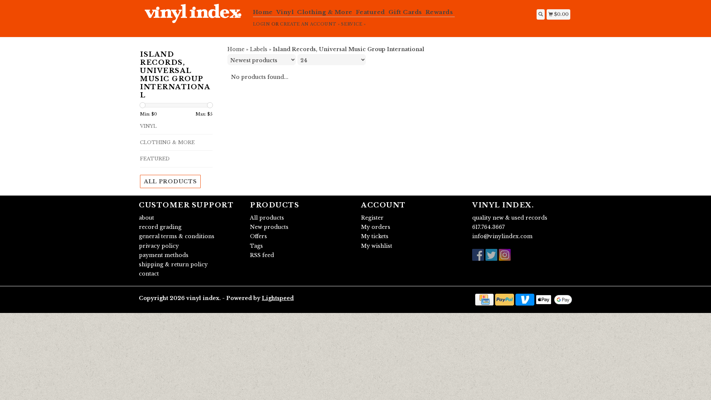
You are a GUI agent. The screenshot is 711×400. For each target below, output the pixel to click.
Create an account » (310, 24)
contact (149, 273)
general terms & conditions (176, 236)
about (146, 217)
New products (269, 227)
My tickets (374, 236)
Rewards (439, 12)
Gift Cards (405, 12)
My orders (375, 227)
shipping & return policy (173, 264)
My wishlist (376, 246)
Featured (370, 12)
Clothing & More (325, 12)
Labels (258, 49)
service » (353, 24)
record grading (160, 227)
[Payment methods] (484, 299)
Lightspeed (278, 298)
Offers (258, 236)
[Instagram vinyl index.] (505, 255)
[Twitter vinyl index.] (491, 255)
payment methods (163, 255)
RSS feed (262, 255)
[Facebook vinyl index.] (478, 255)
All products (170, 181)
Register (372, 217)
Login (261, 24)
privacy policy (159, 246)
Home (263, 12)
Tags (256, 246)
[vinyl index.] (193, 17)
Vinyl (285, 12)
